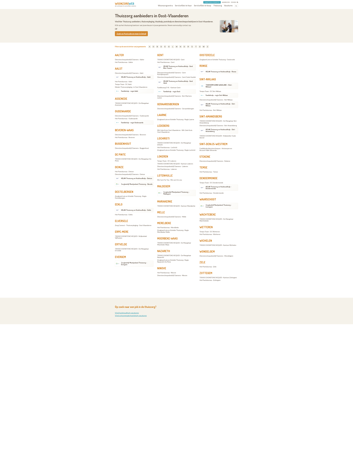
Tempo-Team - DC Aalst (123, 84)
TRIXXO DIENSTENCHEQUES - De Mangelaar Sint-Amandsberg (218, 122)
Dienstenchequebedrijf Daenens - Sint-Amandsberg (218, 126)
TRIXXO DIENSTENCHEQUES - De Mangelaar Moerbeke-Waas (174, 244)
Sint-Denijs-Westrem (213, 144)
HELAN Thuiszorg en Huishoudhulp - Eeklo (136, 210)
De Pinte (120, 154)
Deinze (119, 167)
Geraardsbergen (168, 104)
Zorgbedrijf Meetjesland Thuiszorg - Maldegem (176, 193)
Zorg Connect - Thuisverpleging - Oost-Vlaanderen (133, 225)
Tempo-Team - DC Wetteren (209, 232)
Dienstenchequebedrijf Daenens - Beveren (130, 135)
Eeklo (118, 204)
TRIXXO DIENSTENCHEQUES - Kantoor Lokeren (175, 164)
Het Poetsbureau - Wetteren (209, 234)
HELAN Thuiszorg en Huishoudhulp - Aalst (136, 77)
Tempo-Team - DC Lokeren (166, 161)
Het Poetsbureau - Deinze (124, 172)
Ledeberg (163, 125)
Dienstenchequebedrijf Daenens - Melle (171, 217)
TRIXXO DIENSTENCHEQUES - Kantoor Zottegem (218, 278)
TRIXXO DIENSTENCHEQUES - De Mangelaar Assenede (132, 104)
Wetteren (206, 227)
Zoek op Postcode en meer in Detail (131, 34)
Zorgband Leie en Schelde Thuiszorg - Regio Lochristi (176, 150)
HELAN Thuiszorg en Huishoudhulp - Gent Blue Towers (178, 67)
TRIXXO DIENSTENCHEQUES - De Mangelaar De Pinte (133, 160)
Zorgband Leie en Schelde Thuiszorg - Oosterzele (217, 60)
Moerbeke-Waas (167, 238)
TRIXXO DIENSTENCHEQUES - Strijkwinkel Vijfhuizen (131, 237)
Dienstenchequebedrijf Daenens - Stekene (214, 161)
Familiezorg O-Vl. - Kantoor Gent (168, 88)
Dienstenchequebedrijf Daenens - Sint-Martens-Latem (174, 97)
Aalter (119, 55)
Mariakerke (164, 201)
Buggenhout (123, 143)
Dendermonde (208, 178)
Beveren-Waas (124, 130)
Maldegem (163, 186)
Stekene (204, 156)
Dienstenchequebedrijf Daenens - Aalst (129, 73)
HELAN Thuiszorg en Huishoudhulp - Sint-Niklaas (220, 105)
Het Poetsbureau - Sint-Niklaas (210, 110)
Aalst (118, 68)
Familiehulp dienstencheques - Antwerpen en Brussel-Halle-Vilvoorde (215, 149)
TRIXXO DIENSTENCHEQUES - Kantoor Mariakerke (176, 206)
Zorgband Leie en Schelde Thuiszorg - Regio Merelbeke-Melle (173, 231)
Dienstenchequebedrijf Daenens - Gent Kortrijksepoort (171, 73)
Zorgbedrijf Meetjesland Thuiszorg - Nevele (136, 184)
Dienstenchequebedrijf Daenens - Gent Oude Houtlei (176, 77)
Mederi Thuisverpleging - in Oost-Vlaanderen (131, 87)
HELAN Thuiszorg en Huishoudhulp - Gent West (178, 82)
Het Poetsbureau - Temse (208, 172)
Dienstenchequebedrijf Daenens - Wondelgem (216, 256)
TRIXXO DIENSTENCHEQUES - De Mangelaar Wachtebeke (216, 220)
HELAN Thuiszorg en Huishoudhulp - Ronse (221, 72)
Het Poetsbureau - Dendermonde (211, 193)
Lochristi (163, 138)
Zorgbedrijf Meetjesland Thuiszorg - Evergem (134, 264)
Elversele (121, 221)
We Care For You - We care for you (169, 180)
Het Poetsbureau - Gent (165, 62)
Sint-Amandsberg (210, 116)
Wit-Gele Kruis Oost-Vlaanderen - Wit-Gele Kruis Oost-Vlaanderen (174, 131)
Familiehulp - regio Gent (171, 91)
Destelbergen (124, 191)
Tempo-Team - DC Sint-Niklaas (210, 91)
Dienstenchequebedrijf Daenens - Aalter (129, 60)
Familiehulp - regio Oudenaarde (132, 123)
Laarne (161, 115)
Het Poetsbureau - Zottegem (209, 280)
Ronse (203, 66)
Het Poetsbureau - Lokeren (167, 169)
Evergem (120, 257)
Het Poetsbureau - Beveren (125, 137)
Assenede (121, 98)
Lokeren (162, 156)
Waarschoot (207, 199)
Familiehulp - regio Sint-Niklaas (217, 95)
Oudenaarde (123, 111)
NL (236, 6)
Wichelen (205, 240)
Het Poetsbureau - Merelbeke (168, 227)
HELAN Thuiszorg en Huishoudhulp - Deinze (136, 178)
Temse (203, 167)
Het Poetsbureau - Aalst (123, 82)
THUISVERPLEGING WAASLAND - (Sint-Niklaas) (219, 86)
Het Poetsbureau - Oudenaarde (126, 119)
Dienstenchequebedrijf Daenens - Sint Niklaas (216, 100)
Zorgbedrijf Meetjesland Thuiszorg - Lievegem (219, 206)
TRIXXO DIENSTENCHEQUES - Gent (170, 60)
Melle (161, 212)
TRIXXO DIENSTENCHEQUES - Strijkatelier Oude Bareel (217, 137)
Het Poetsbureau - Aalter (124, 62)
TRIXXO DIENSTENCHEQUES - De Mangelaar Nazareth (174, 256)
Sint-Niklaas (207, 79)
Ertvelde (121, 244)
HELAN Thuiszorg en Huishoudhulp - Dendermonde (218, 188)
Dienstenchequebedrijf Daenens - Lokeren (172, 166)
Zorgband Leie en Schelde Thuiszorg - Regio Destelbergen (130, 197)
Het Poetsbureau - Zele (207, 267)
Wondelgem (207, 251)
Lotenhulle (165, 175)
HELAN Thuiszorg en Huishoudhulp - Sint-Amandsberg (220, 130)
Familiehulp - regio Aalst (129, 91)
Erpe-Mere (121, 231)
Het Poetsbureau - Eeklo (124, 215)
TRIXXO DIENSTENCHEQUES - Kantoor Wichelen (217, 245)
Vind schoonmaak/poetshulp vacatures (131, 315)
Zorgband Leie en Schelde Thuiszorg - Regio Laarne (175, 119)
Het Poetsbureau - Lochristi (167, 147)
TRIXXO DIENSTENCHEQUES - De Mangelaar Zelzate (174, 144)
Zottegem (205, 273)
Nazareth (163, 251)
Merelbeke (164, 223)
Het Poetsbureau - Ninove (166, 273)
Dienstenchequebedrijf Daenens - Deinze (130, 174)
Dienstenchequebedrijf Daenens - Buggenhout (132, 148)
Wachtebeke (207, 214)
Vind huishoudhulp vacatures (127, 313)
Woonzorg (124, 3)
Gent (160, 55)
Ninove (161, 268)
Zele (202, 262)
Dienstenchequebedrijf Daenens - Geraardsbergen (175, 109)
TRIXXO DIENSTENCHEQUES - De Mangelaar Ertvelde (132, 250)
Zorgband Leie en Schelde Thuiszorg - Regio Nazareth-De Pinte (173, 261)
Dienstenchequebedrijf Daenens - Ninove (172, 275)
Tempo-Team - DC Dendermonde (211, 183)
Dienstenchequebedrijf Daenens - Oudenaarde (132, 116)
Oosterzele (207, 55)
